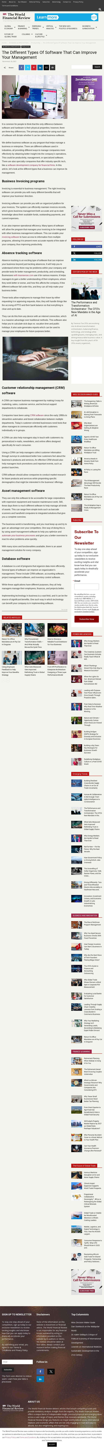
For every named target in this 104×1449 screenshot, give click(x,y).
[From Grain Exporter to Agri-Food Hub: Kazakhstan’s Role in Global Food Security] (76, 1110)
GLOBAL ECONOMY (8, 27)
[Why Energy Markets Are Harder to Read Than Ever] (76, 643)
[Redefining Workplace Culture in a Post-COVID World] (76, 761)
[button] (100, 9)
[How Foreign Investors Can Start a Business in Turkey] (76, 946)
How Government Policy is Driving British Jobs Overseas (93, 860)
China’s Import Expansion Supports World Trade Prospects (92, 1186)
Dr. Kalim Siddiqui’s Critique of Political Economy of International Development (86, 1338)
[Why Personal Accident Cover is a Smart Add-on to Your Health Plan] (76, 1137)
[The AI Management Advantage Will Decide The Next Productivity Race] (76, 483)
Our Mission (22, 2)
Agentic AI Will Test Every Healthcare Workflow (91, 439)
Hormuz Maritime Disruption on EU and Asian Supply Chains (92, 1175)
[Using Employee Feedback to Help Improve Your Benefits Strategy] (12, 657)
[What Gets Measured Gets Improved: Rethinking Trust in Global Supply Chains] (35, 657)
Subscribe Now (86, 619)
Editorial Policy (34, 2)
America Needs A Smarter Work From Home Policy (91, 461)
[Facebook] (21, 67)
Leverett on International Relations (86, 1346)
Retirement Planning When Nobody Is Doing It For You (92, 1060)
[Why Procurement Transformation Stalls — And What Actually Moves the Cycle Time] (35, 630)
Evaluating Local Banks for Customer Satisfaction (93, 996)
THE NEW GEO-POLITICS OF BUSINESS (68, 27)
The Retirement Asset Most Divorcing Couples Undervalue (93, 1071)
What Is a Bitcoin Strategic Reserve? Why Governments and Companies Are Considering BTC (93, 1085)
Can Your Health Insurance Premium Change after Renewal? (92, 1148)
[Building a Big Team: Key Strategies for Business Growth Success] (76, 748)
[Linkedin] (40, 67)
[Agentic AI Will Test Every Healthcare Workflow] (76, 439)
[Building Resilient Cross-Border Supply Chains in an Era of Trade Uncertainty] (76, 783)
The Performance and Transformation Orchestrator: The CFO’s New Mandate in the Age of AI (85, 309)
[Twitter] (27, 67)
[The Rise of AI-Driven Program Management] (76, 925)
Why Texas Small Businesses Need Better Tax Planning (91, 1099)
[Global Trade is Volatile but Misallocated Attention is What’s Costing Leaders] (76, 1215)
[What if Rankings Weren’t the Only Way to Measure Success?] (76, 668)
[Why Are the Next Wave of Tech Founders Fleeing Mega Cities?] (76, 957)
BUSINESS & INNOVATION (88, 27)
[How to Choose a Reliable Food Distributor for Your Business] (57, 630)
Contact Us (67, 2)
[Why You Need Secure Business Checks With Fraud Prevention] (76, 935)
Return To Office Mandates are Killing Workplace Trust (91, 450)
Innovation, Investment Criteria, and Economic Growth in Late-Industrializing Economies (92, 901)
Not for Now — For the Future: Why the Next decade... (92, 849)
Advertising (56, 2)
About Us (12, 2)
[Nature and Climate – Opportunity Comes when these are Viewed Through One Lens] (76, 720)
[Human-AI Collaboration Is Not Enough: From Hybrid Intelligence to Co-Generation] (76, 797)
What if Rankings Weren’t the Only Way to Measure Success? (93, 668)
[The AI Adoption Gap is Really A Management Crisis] (76, 508)
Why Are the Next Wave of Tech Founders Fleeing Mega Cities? (93, 957)
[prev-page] (3, 680)
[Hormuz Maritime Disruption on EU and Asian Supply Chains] (76, 1175)
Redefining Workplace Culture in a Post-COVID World (93, 761)
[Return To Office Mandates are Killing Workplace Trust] (76, 450)
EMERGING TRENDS (36, 27)
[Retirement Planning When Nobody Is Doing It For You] (76, 1061)
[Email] (46, 67)
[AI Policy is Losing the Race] (76, 472)
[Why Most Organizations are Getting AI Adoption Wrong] (76, 425)
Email (77, 581)
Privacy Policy (78, 2)
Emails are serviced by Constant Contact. (86, 610)
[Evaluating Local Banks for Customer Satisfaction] (76, 996)
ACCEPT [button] (52, 1444)
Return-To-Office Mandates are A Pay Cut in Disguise (11, 641)
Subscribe (46, 2)
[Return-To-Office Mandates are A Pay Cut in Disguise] (12, 630)
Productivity (35, 43)
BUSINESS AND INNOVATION (85, 916)
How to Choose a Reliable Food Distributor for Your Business (57, 641)
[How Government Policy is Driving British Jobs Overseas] (76, 860)
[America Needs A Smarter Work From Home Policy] (76, 461)
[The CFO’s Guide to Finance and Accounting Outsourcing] (76, 968)
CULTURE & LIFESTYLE (40, 35)
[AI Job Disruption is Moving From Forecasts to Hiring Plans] (76, 414)
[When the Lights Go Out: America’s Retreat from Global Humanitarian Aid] (76, 679)
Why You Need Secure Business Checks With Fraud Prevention (92, 935)
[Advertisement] (87, 370)
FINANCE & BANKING (22, 27)
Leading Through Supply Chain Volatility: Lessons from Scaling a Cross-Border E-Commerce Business (93, 1009)
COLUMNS (26, 34)
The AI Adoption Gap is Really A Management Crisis (92, 507)
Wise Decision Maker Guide (83, 1322)
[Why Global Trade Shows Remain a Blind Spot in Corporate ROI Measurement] (76, 982)
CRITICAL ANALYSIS (50, 27)
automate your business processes (18, 535)
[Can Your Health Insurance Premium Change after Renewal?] (76, 1148)
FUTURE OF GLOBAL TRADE (10, 35)
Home (4, 2)
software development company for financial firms (31, 165)
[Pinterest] (34, 67)
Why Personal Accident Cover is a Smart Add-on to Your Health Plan (93, 1137)
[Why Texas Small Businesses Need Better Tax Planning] (76, 1099)
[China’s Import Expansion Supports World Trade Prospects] (76, 1186)
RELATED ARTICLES (12, 618)
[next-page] (8, 680)
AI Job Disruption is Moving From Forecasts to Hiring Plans (93, 414)
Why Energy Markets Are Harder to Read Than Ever (91, 643)
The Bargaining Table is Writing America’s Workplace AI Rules (93, 403)
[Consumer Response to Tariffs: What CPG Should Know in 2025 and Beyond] (76, 1243)
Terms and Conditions (10, 6)
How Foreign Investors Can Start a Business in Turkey (93, 946)
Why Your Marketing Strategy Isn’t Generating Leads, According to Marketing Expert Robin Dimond (93, 1025)
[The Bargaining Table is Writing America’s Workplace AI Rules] (76, 403)
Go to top (64, 609)
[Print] (52, 67)
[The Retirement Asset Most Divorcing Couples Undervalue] (76, 1072)
